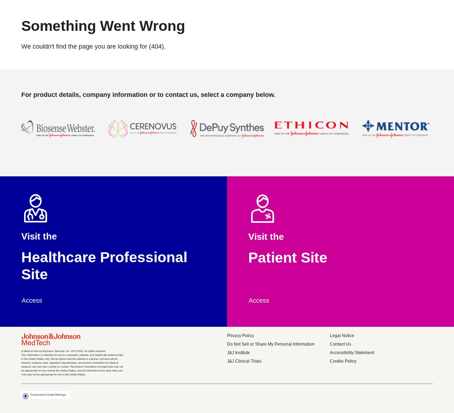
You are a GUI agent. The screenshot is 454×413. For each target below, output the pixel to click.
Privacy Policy (240, 335)
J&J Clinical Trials (244, 361)
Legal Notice (342, 335)
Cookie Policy (343, 361)
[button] (58, 133)
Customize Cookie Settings (48, 394)
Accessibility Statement (352, 352)
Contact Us (340, 344)
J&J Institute (238, 352)
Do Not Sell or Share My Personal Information (271, 344)
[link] (35, 300)
